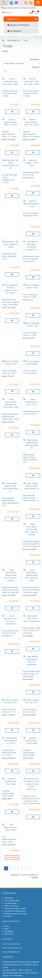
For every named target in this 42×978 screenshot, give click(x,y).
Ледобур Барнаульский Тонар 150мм (8, 793)
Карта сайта (9, 934)
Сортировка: (35, 59)
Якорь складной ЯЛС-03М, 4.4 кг (29, 710)
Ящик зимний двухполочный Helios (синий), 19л (31, 497)
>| (30, 868)
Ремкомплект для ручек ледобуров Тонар (9, 256)
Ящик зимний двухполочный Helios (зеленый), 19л (30, 458)
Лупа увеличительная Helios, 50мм (9, 839)
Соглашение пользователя (15, 911)
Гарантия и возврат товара (15, 908)
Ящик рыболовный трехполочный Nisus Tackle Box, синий (31, 589)
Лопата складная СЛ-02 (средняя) (30, 371)
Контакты (8, 916)
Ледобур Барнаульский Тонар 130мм (29, 752)
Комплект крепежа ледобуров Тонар (30, 214)
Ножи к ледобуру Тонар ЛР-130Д (30, 333)
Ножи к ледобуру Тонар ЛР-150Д (9, 371)
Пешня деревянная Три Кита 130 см (31, 412)
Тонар (25, 40)
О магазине (8, 898)
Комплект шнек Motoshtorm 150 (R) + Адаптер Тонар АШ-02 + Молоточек (31, 800)
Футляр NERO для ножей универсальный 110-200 (9, 178)
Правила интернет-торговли (15, 913)
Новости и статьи (11, 906)
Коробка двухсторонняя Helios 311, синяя (9, 134)
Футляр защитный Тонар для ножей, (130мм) (10, 93)
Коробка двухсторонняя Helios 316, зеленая (31, 134)
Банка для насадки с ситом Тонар (31, 173)
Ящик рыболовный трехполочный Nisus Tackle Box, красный (10, 589)
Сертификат (9, 931)
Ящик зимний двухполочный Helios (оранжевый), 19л (10, 502)
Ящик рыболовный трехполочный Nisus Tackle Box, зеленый (31, 543)
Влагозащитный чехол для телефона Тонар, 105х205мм (10, 302)
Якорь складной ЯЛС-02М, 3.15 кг (9, 710)
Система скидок (10, 903)
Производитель (13, 40)
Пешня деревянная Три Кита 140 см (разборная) (10, 633)
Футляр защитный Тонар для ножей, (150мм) (30, 93)
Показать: (36, 67)
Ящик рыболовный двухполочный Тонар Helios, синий (10, 416)
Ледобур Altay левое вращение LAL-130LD (9, 752)
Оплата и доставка (11, 900)
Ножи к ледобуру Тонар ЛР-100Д (30, 295)
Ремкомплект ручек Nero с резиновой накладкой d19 (31, 258)
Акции (6, 929)
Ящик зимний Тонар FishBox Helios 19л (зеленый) (31, 630)
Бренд (6, 926)
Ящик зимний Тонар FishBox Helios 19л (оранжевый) (31, 673)
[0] (31, 13)
